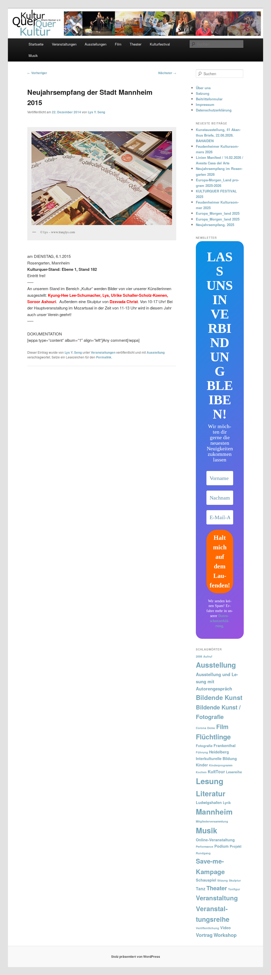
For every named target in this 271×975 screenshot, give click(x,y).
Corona (201, 728)
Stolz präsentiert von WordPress (135, 956)
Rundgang (203, 853)
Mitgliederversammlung (212, 821)
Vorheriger (37, 72)
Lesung (209, 781)
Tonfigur (234, 889)
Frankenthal (225, 745)
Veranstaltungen (64, 44)
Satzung (202, 93)
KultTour (216, 772)
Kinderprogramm (220, 765)
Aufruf (207, 656)
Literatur (210, 793)
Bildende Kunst (219, 697)
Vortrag (204, 934)
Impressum (205, 104)
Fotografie (204, 745)
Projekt (235, 846)
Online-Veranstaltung (215, 839)
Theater (135, 44)
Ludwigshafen (209, 802)
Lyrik (227, 802)
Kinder (202, 764)
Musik (33, 55)
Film (118, 44)
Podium (221, 846)
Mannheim (214, 811)
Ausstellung (156, 352)
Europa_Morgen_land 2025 (218, 213)
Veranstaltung (217, 897)
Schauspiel (206, 880)
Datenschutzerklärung (214, 110)
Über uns (203, 87)
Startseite (36, 44)
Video (225, 927)
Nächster (167, 72)
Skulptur (235, 880)
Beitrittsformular (209, 98)
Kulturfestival (160, 44)
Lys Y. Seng (96, 112)
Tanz (200, 889)
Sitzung (222, 880)
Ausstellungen (95, 44)
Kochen (201, 772)
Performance (204, 846)
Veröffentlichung (207, 928)
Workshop (225, 934)
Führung (202, 752)
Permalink (103, 357)
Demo (211, 728)
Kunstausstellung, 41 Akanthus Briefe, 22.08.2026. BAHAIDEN (218, 135)
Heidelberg (219, 751)
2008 (199, 656)
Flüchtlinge (213, 737)
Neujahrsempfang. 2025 (215, 224)
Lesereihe (234, 771)
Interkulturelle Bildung (216, 758)
